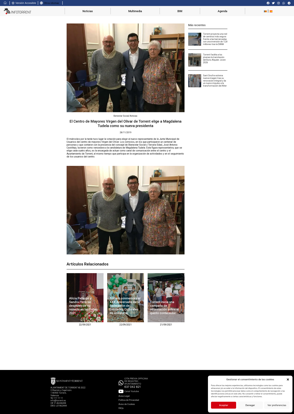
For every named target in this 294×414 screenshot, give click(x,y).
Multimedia (135, 11)
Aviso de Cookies (127, 404)
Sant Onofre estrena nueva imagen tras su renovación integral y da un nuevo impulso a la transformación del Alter (215, 80)
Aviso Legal (124, 396)
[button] (287, 379)
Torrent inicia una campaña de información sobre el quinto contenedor (164, 307)
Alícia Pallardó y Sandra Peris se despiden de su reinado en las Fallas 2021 (83, 305)
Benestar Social (121, 116)
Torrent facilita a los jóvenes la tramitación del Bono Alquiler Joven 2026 (214, 58)
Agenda (222, 11)
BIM (179, 11)
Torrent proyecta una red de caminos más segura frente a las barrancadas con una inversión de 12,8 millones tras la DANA (215, 39)
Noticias (88, 11)
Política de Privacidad (129, 400)
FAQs (121, 408)
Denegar (250, 405)
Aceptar (223, 405)
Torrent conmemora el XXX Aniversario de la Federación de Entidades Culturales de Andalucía (125, 305)
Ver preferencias (277, 405)
